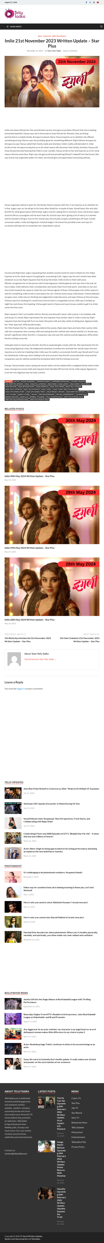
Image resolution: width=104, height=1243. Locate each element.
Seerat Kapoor (12, 397)
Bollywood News (79, 1122)
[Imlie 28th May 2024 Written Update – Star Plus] (52, 587)
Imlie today (46, 389)
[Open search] (101, 26)
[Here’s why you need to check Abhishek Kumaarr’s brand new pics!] (13, 902)
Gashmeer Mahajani (60, 381)
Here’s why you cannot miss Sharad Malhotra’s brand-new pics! (54, 917)
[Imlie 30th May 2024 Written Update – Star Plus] (52, 444)
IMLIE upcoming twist (35, 392)
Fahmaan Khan (43, 381)
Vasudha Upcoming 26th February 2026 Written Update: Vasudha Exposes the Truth (61, 1202)
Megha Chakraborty (65, 394)
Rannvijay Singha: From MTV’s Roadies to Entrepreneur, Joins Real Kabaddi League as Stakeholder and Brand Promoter (59, 1015)
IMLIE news (74, 384)
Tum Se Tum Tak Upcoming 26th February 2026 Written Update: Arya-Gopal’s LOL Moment (61, 1113)
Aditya (16, 381)
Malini (34, 394)
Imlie (40, 36)
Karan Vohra (24, 394)
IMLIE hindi (52, 384)
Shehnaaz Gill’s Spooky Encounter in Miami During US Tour (52, 803)
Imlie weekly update (56, 392)
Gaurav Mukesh (78, 381)
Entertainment (78, 1137)
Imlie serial (86, 384)
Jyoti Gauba (10, 394)
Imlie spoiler (11, 387)
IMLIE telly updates (13, 389)
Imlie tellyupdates (31, 389)
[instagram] (90, 2)
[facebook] (86, 2)
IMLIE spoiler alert (26, 387)
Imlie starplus (42, 387)
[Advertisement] (54, 118)
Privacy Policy (78, 1146)
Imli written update (14, 384)
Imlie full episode (38, 384)
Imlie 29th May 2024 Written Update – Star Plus (29, 547)
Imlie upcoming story (15, 392)
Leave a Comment (70, 51)
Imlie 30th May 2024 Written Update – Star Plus (29, 476)
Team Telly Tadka (54, 51)
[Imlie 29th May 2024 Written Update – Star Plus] (52, 515)
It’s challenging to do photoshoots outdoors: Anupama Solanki (53, 872)
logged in (21, 688)
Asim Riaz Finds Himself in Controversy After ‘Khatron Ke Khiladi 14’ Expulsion (61, 788)
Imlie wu (90, 392)
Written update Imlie (39, 400)
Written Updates (59, 36)
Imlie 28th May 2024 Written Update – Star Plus (29, 619)
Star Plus (47, 36)
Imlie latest (63, 384)
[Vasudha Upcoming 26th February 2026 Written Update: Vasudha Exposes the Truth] (46, 1189)
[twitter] (94, 2)
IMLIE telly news (57, 387)
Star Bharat (77, 1112)
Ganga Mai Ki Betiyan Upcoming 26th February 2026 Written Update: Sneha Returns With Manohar (61, 1159)
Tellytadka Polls (79, 1142)
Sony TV (75, 1117)
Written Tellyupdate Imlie (17, 400)
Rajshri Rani (81, 394)
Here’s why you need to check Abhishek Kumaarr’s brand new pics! (56, 902)
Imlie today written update (65, 389)
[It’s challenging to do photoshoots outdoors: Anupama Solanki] (13, 872)
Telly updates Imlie (54, 397)
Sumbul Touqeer (37, 397)
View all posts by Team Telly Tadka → (40, 659)
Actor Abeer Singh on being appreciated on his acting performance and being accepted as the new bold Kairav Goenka (60, 850)
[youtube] (97, 2)
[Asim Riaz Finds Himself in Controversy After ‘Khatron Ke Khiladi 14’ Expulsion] (13, 789)
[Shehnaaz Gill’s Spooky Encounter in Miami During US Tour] (13, 804)
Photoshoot (77, 1132)
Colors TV (76, 1098)
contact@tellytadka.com (16, 1153)
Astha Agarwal (28, 381)
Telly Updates (78, 1127)
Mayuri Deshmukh (47, 394)
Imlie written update (75, 392)
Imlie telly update (73, 387)
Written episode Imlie (73, 397)
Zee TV (75, 1108)
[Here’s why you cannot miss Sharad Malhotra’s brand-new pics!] (13, 917)
